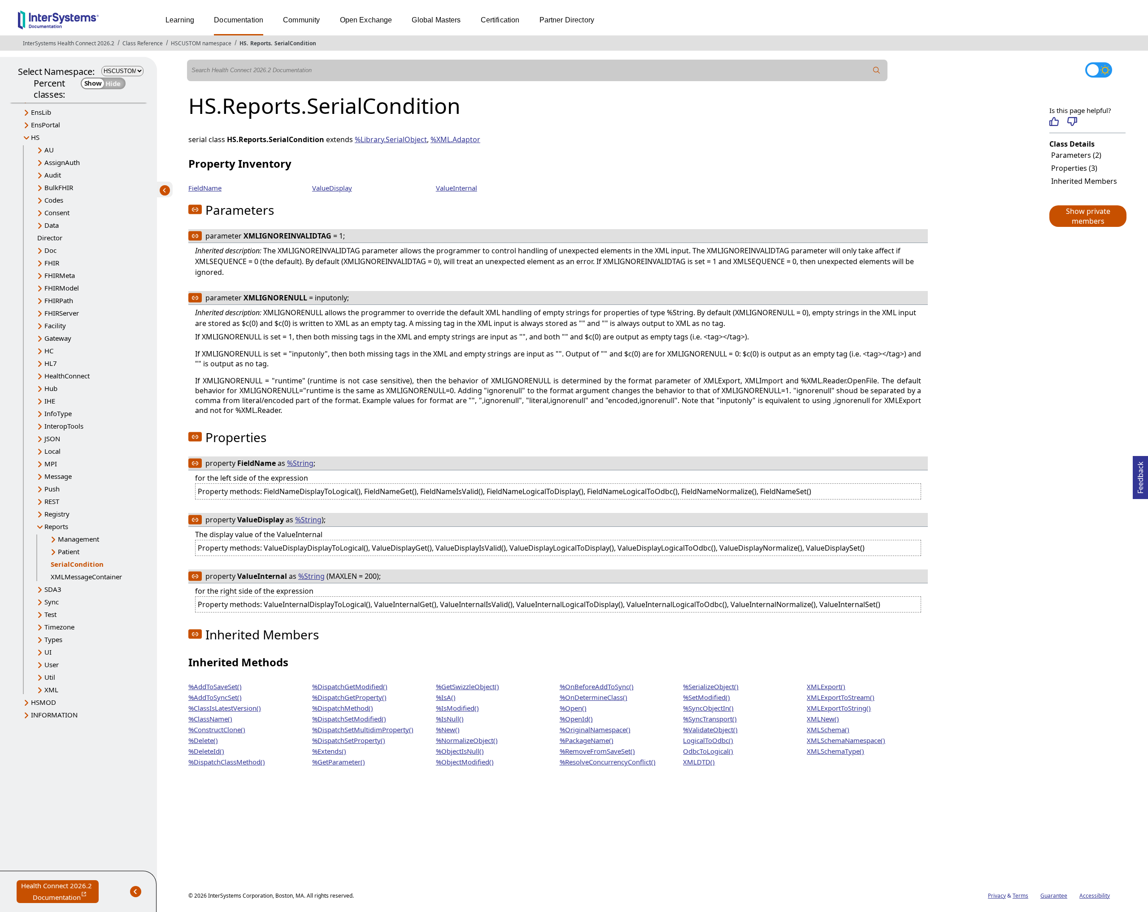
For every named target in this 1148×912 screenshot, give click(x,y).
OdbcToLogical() (708, 751)
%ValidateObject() (710, 729)
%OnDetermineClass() (593, 697)
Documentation (238, 20)
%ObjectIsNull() (460, 751)
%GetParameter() (338, 761)
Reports (260, 43)
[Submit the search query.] (876, 70)
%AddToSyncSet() (215, 697)
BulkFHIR (58, 187)
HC (48, 350)
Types (53, 639)
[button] (1087, 216)
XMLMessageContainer (86, 576)
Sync (51, 601)
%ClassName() (210, 718)
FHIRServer (61, 312)
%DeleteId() (206, 751)
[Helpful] (1054, 121)
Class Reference (142, 43)
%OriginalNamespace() (595, 729)
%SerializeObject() (711, 686)
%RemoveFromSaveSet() (597, 751)
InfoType (58, 413)
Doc (50, 250)
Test (50, 614)
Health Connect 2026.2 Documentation (60, 892)
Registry (57, 513)
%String (300, 463)
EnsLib (41, 112)
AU (49, 149)
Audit (52, 174)
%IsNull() (450, 718)
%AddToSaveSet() (215, 686)
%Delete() (203, 740)
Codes (53, 199)
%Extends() (329, 751)
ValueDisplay (332, 187)
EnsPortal (45, 124)
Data (51, 225)
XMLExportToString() (839, 708)
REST (51, 501)
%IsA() (446, 697)
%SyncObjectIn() (708, 708)
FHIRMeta (59, 275)
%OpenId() (576, 718)
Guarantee (1053, 895)
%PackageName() (586, 740)
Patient (68, 551)
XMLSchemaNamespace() (846, 740)
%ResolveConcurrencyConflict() (608, 761)
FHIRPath (58, 300)
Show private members (1088, 216)
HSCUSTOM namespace (201, 43)
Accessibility (1094, 895)
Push (52, 488)
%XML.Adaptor (455, 139)
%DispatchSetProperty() (348, 740)
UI (48, 651)
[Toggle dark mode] (1098, 70)
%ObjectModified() (465, 761)
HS (243, 43)
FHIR (51, 262)
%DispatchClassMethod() (226, 761)
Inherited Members (1084, 181)
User (51, 664)
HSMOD (43, 702)
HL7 (50, 363)
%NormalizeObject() (467, 740)
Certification (500, 20)
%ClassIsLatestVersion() (224, 708)
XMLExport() (826, 686)
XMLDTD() (699, 761)
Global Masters (436, 20)
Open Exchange (366, 20)
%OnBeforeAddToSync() (597, 686)
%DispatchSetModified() (349, 718)
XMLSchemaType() (835, 751)
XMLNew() (823, 718)
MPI (50, 463)
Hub (50, 388)
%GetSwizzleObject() (467, 686)
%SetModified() (706, 697)
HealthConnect (67, 375)
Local (52, 451)
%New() (448, 729)
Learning (179, 20)
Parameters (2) (1076, 155)
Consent (57, 212)
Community (301, 20)
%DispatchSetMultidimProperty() (362, 729)
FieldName (205, 187)
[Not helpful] (1072, 121)
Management (78, 538)
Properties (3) (1074, 168)
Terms (1020, 895)
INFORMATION (54, 714)
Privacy (997, 895)
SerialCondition (295, 43)
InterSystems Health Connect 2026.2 (68, 43)
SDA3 (52, 589)
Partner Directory (567, 20)
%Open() (573, 708)
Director (49, 237)
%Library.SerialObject (391, 139)
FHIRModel (61, 287)
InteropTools (63, 425)
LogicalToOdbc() (708, 740)
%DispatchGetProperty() (349, 697)
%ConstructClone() (216, 729)
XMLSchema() (828, 729)
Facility (55, 325)
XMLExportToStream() (840, 697)
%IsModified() (457, 708)
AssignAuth (62, 162)
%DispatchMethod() (342, 708)
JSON (52, 438)
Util (49, 677)
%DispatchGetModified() (349, 686)
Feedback (1140, 475)
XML (51, 689)
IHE (49, 400)
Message (58, 476)
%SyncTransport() (710, 718)
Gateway (57, 338)
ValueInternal (456, 187)
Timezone (59, 626)
